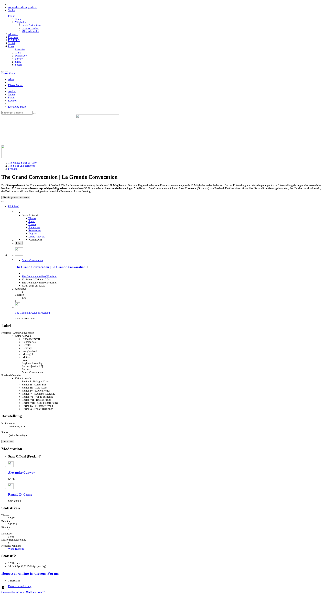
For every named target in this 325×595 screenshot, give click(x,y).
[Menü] (2, 71)
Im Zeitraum (8, 423)
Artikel (12, 91)
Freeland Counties (11, 375)
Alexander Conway (21, 472)
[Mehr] (2, 201)
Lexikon (12, 100)
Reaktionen (34, 230)
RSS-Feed (13, 206)
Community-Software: (23, 592)
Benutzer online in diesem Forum (30, 573)
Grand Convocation (32, 260)
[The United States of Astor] (60, 156)
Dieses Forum (15, 85)
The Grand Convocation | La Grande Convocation (50, 267)
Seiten (11, 94)
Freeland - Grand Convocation (17, 332)
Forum (11, 97)
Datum (32, 224)
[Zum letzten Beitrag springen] (17, 306)
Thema (32, 218)
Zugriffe (32, 233)
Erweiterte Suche (17, 106)
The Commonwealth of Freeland (39, 276)
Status (4, 432)
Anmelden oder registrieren (22, 7)
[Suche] (6, 71)
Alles (11, 79)
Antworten (34, 227)
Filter (18, 243)
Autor (31, 221)
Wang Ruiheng (16, 548)
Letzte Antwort (36, 236)
